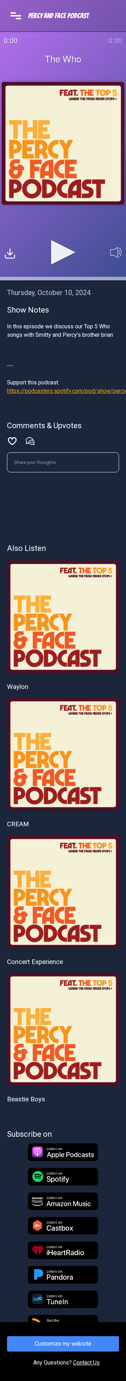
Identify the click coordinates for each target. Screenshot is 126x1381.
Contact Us (86, 1362)
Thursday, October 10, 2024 (49, 292)
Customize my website (63, 1343)
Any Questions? (52, 1362)
